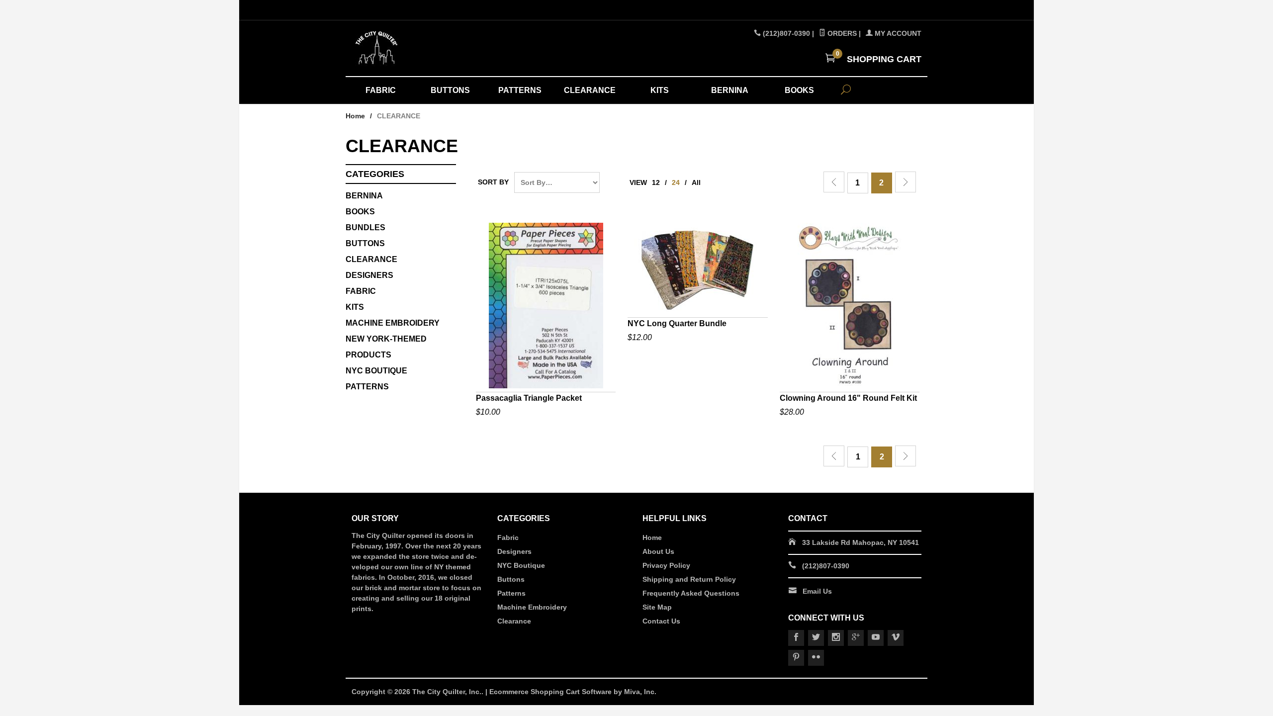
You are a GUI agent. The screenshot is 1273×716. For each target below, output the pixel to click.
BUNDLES (365, 227)
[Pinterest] (796, 658)
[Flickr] (816, 658)
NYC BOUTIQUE (376, 370)
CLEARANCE (590, 90)
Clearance (514, 621)
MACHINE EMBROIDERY (393, 323)
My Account (897, 33)
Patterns (511, 593)
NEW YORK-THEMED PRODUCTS (386, 347)
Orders (841, 33)
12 (656, 182)
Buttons (365, 243)
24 (676, 182)
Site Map (657, 607)
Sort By (493, 182)
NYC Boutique (521, 565)
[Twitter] (816, 638)
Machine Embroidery (532, 607)
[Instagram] (836, 638)
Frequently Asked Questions (690, 593)
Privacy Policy (666, 565)
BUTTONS (450, 90)
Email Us (817, 591)
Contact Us (661, 621)
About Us (658, 551)
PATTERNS (520, 90)
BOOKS (799, 90)
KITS (659, 90)
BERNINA (729, 90)
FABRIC (380, 90)
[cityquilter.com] (443, 48)
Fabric (508, 537)
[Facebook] (796, 638)
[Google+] (856, 638)
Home (355, 116)
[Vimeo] (896, 638)
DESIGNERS (369, 275)
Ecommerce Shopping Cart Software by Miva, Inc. (572, 692)
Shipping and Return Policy (689, 579)
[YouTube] (876, 638)
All (696, 182)
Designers (514, 551)
